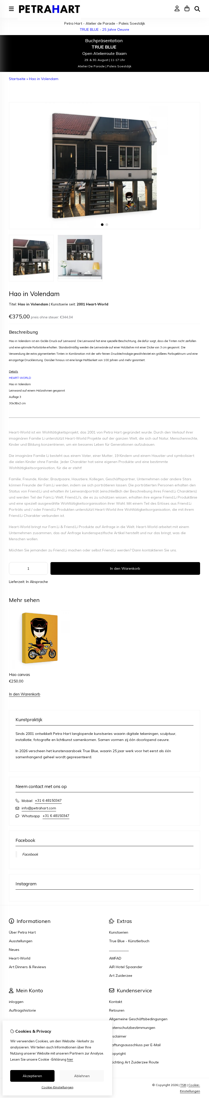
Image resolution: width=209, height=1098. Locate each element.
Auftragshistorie (22, 1010)
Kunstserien (118, 932)
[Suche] (197, 9)
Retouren (116, 1010)
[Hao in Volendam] (104, 228)
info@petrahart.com (39, 808)
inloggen (16, 1001)
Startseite (17, 78)
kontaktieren (152, 550)
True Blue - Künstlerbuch (129, 941)
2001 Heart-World (92, 304)
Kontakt (115, 1001)
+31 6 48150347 (48, 800)
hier (70, 1059)
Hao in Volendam (43, 78)
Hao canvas (19, 674)
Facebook (30, 854)
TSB (183, 1085)
